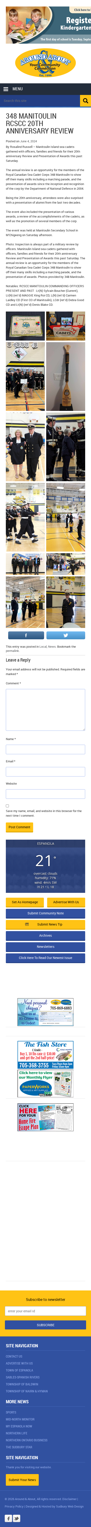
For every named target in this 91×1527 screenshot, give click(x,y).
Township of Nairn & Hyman (27, 1391)
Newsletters (45, 946)
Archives (45, 935)
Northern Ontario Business (26, 1440)
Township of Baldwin (22, 1384)
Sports (11, 1412)
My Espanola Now (19, 1426)
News (52, 646)
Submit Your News (22, 1480)
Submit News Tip (49, 924)
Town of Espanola (19, 1370)
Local (43, 646)
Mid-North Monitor (20, 1419)
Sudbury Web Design (70, 1506)
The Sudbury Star (19, 1447)
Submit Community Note (46, 913)
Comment (13, 683)
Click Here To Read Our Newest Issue (45, 957)
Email (10, 761)
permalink (12, 651)
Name (11, 739)
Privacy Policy (14, 1506)
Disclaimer (69, 1499)
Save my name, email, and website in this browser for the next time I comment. (44, 813)
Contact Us (14, 1356)
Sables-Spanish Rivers (22, 1377)
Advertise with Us (66, 902)
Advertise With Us (19, 1363)
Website (11, 783)
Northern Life (16, 1433)
